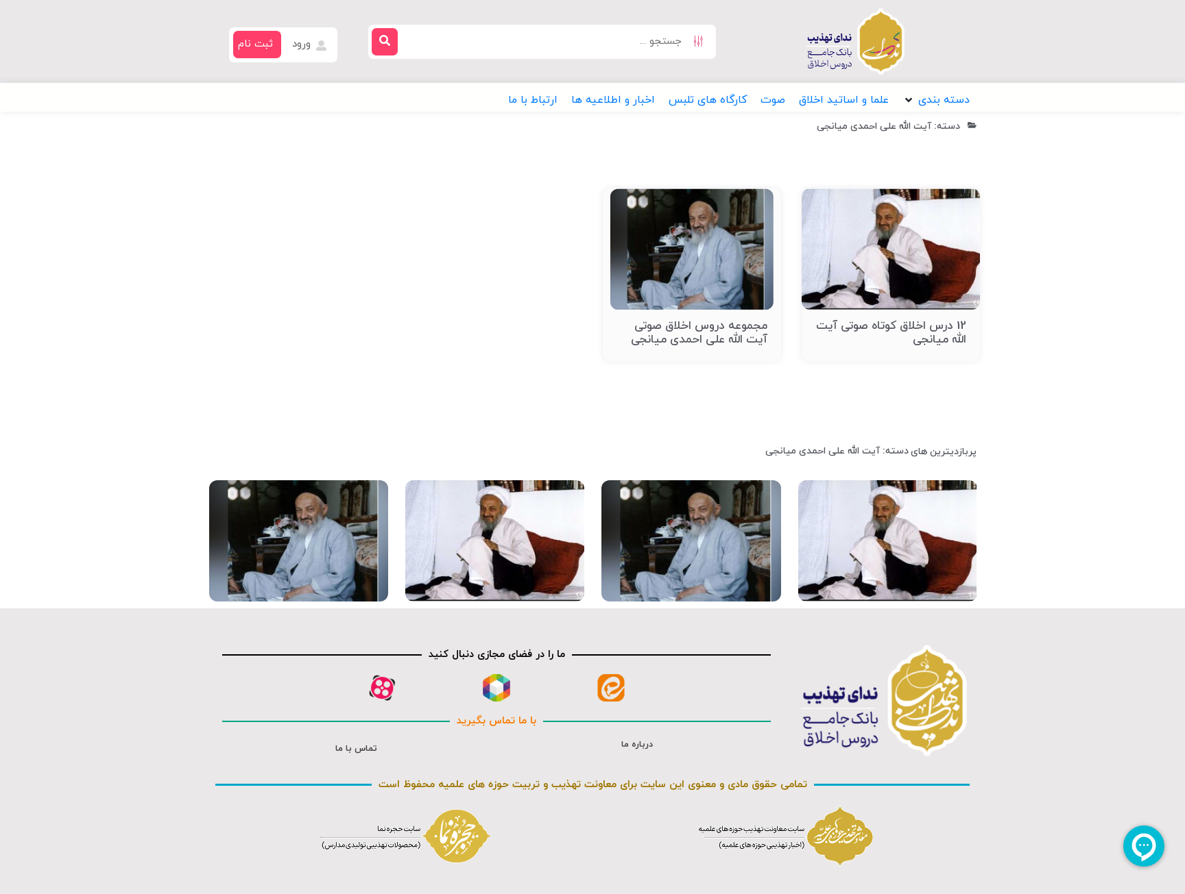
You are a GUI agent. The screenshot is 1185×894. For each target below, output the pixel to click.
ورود (303, 44)
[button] (936, 100)
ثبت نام (255, 44)
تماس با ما (356, 749)
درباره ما (637, 744)
